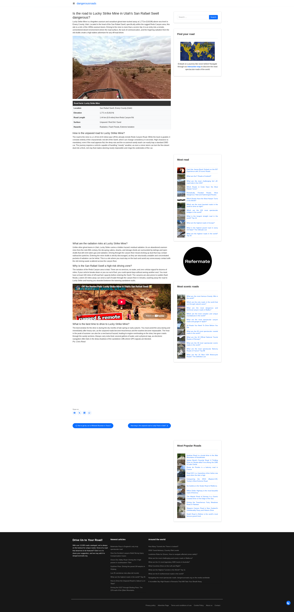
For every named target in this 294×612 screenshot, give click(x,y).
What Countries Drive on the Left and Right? (164, 566)
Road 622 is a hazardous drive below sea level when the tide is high (202, 474)
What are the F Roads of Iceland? (199, 176)
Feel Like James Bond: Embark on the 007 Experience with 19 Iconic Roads (202, 170)
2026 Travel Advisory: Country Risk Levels (163, 550)
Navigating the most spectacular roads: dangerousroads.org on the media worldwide (179, 578)
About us (209, 605)
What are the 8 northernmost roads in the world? (166, 574)
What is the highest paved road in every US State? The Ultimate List (202, 229)
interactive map (194, 67)
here (100, 550)
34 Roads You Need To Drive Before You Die (202, 326)
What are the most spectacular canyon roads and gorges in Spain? (202, 321)
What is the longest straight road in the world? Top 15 (202, 217)
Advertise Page (163, 605)
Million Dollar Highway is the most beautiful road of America (202, 492)
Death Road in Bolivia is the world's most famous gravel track (202, 515)
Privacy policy (150, 605)
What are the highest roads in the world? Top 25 (202, 235)
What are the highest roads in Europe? (201, 223)
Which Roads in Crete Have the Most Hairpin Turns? (202, 188)
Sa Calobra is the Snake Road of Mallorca (202, 486)
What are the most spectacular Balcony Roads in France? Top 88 (202, 350)
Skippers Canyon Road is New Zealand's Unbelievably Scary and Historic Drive (202, 509)
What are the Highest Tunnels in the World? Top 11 (166, 570)
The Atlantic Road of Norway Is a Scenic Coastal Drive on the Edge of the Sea (202, 497)
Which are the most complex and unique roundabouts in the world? (202, 315)
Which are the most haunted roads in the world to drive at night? (202, 205)
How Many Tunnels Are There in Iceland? (163, 546)
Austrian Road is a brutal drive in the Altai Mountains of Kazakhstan (202, 456)
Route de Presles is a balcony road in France (202, 468)
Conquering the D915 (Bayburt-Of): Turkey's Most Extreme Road (202, 480)
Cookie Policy (199, 605)
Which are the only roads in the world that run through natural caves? (202, 303)
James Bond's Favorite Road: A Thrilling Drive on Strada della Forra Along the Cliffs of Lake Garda (202, 462)
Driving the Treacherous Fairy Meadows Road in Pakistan (202, 503)
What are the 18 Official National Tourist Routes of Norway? (202, 338)
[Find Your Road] (197, 51)
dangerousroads (86, 3)
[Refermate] (197, 261)
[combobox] (193, 17)
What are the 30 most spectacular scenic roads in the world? (202, 344)
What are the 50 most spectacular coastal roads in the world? (202, 332)
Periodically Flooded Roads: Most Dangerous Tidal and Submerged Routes (202, 194)
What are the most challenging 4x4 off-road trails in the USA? (202, 182)
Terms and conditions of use (181, 605)
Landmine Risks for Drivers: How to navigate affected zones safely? (172, 554)
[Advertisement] (122, 222)
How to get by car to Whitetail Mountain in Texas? (94, 425)
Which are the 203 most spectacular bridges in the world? (202, 211)
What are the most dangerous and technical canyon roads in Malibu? (202, 309)
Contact (217, 605)
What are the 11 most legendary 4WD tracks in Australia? (169, 562)
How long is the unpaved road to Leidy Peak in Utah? (148, 425)
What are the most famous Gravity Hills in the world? (202, 297)
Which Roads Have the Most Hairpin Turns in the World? (202, 200)
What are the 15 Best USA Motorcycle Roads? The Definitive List (202, 356)
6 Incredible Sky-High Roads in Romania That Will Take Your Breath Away (175, 581)
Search (213, 17)
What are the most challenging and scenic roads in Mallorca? (170, 558)
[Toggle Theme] (288, 603)
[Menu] (75, 3)
